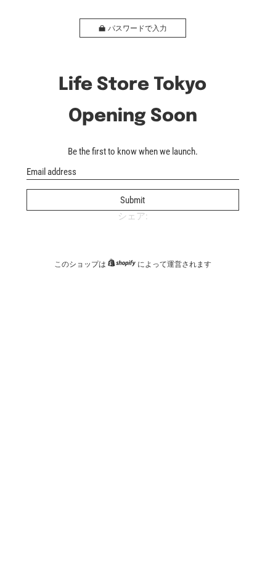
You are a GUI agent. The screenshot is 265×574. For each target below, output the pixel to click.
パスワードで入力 (137, 28)
